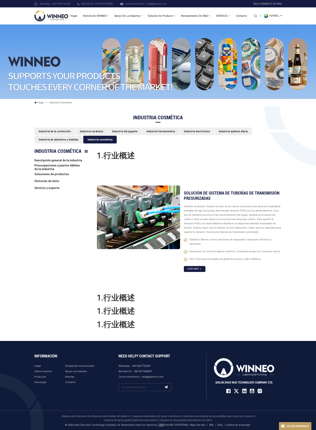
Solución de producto (160, 15)
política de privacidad (238, 424)
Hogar (73, 15)
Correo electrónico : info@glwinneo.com (146, 3)
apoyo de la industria (127, 15)
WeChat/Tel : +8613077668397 (97, 3)
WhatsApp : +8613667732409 (55, 3)
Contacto (241, 15)
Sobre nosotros (43, 371)
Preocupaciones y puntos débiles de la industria (57, 167)
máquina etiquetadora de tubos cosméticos (156, 416)
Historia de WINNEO (95, 15)
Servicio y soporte (46, 188)
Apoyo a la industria (76, 371)
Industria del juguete (124, 131)
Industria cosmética (100, 139)
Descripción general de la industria (58, 160)
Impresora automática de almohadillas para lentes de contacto (219, 416)
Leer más (193, 268)
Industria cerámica (91, 131)
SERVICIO (222, 15)
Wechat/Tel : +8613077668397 (135, 371)
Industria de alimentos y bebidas (59, 139)
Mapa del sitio (198, 424)
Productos (40, 376)
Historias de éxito (46, 181)
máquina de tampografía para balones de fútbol (185, 420)
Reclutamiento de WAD (267, 3)
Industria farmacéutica (160, 131)
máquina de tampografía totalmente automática (130, 420)
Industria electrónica (197, 131)
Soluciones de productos (51, 174)
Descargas (40, 382)
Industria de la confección (55, 131)
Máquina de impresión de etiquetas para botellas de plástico (96, 416)
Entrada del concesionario (79, 365)
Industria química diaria (233, 131)
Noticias (69, 376)
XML (211, 424)
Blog (220, 424)
